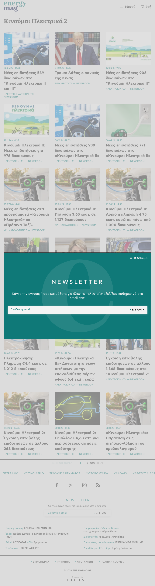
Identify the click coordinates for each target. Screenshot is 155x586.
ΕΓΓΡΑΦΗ (138, 309)
